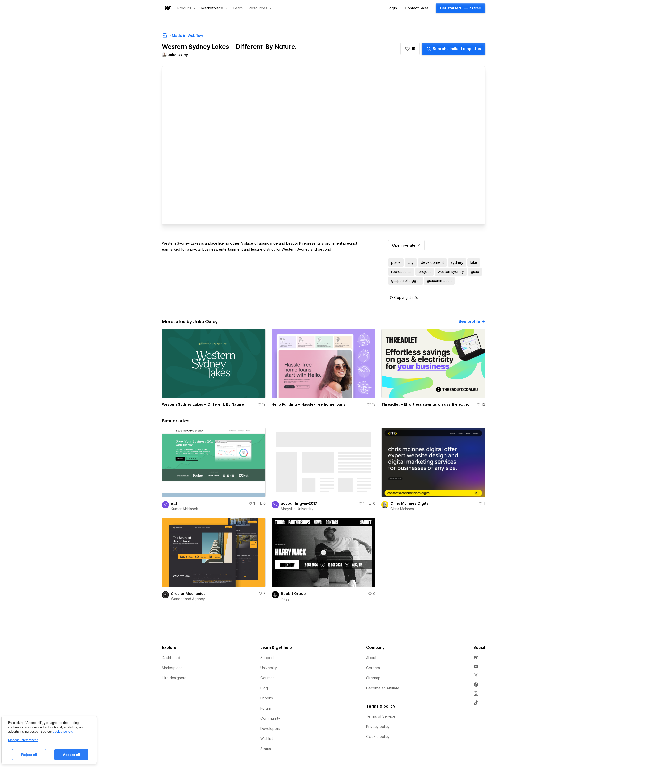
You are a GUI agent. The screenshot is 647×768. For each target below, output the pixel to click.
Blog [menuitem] (264, 688)
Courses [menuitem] (267, 678)
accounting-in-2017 (299, 503)
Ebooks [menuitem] (266, 698)
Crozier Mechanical (189, 593)
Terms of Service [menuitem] (380, 716)
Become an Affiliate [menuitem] (382, 688)
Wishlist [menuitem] (266, 739)
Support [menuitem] (267, 658)
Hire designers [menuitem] (174, 678)
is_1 (174, 503)
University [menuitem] (268, 668)
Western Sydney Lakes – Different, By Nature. (203, 404)
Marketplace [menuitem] (172, 668)
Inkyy (285, 599)
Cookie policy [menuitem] (378, 737)
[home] (167, 8)
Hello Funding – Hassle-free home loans (308, 404)
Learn (238, 8)
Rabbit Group (293, 593)
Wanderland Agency (188, 599)
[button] (186, 8)
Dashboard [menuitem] (171, 658)
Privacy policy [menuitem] (378, 727)
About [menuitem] (371, 658)
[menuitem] (475, 657)
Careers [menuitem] (373, 668)
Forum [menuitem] (265, 708)
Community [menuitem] (270, 718)
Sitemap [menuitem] (373, 678)
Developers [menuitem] (270, 729)
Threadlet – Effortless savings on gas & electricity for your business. (428, 404)
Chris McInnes (402, 509)
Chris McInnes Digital (410, 503)
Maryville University (297, 509)
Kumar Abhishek (184, 509)
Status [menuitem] (265, 749)
